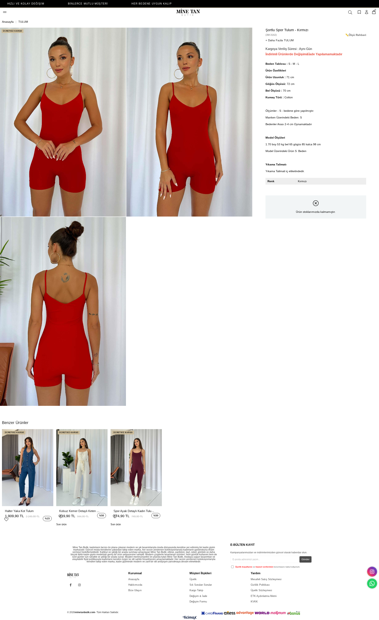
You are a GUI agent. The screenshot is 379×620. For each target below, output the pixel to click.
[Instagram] (79, 585)
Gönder (305, 559)
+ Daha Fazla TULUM (279, 40)
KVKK (254, 601)
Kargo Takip (196, 590)
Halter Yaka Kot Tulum (19, 511)
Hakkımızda (135, 584)
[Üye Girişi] (366, 12)
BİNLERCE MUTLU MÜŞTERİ (31, 3)
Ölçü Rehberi (357, 35)
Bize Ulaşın (135, 590)
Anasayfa (133, 579)
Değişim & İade (198, 596)
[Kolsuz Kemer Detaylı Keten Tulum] (82, 467)
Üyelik (193, 579)
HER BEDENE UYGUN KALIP (95, 3)
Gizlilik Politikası (260, 584)
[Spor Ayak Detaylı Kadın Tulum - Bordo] (136, 467)
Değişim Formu (198, 601)
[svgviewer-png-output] (76, 575)
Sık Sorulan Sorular (201, 584)
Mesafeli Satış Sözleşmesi (266, 579)
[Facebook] (70, 585)
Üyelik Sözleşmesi (261, 590)
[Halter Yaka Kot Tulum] (27, 467)
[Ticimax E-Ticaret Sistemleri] (190, 618)
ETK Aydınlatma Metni (264, 596)
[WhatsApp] (372, 583)
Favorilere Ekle (6, 519)
